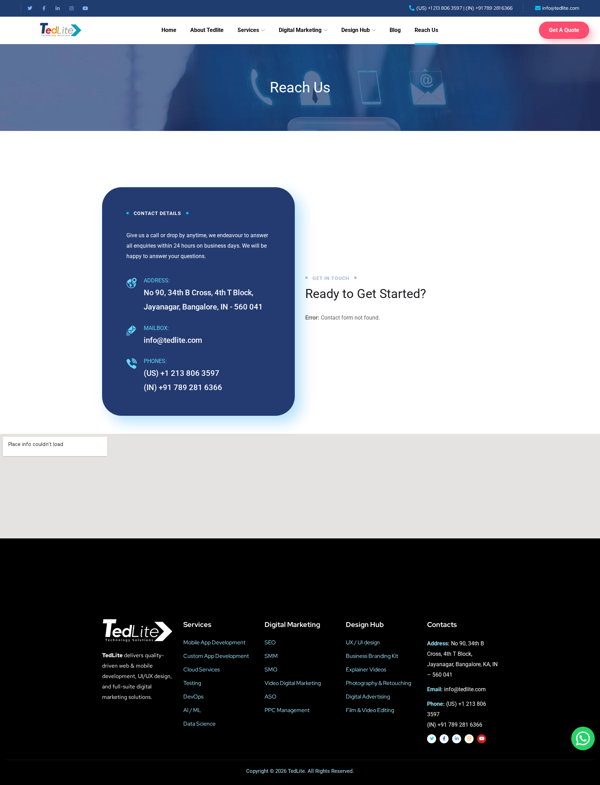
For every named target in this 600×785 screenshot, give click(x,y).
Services (248, 30)
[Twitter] (30, 8)
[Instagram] (71, 8)
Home (168, 30)
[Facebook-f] (44, 8)
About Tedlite (207, 30)
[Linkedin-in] (57, 8)
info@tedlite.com (173, 340)
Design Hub (355, 30)
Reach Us (426, 30)
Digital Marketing (300, 30)
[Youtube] (85, 8)
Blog (395, 30)
